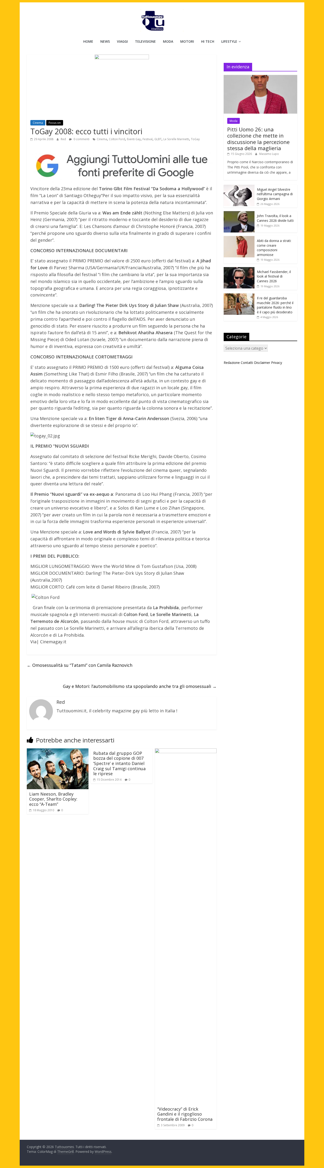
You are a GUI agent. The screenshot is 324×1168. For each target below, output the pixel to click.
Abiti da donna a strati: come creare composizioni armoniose (274, 247)
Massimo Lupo (269, 154)
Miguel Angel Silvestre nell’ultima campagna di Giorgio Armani (275, 194)
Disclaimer (262, 362)
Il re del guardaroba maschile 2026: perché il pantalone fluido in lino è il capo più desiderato (275, 305)
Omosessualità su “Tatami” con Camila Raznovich (79, 665)
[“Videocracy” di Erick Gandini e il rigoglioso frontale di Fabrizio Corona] (186, 751)
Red (64, 139)
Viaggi (122, 41)
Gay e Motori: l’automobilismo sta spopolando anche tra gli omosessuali (140, 686)
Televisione (145, 41)
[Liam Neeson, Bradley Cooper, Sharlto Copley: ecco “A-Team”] (57, 751)
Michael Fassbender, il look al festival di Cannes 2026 (274, 276)
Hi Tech (207, 41)
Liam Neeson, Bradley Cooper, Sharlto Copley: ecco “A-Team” (53, 799)
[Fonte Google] (121, 166)
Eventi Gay (134, 139)
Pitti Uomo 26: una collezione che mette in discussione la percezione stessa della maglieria (258, 139)
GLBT (158, 139)
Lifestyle (229, 41)
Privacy (276, 362)
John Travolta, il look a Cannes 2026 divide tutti (275, 218)
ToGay (195, 139)
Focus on (55, 123)
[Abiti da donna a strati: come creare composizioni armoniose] (239, 238)
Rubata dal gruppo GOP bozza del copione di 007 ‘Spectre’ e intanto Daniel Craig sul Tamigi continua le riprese (119, 763)
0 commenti (81, 139)
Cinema (38, 123)
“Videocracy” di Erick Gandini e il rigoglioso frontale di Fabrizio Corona (185, 1114)
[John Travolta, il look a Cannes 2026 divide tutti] (239, 213)
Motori (187, 41)
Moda (168, 41)
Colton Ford (117, 139)
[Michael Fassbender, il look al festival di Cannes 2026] (239, 269)
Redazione (232, 362)
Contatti (247, 362)
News (105, 41)
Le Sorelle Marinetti (176, 139)
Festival (148, 139)
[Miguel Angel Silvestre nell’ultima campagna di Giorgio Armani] (239, 187)
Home (88, 41)
